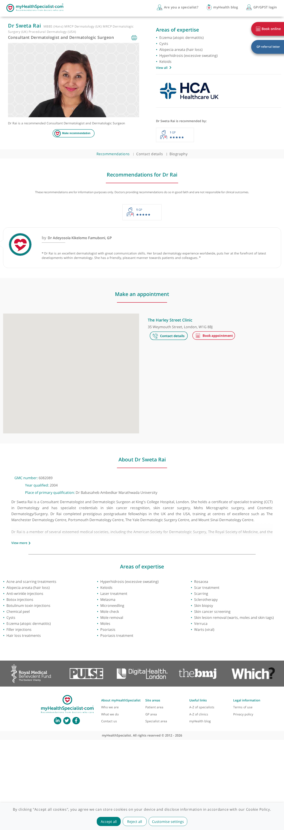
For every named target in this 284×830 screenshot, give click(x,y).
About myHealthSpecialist (121, 700)
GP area (151, 714)
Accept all (109, 821)
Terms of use (242, 707)
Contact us (109, 721)
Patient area (154, 707)
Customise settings (168, 821)
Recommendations (113, 153)
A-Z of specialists (201, 707)
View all (162, 68)
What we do (110, 714)
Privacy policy (243, 714)
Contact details (149, 153)
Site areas (152, 700)
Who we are (110, 707)
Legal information (246, 700)
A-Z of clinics (198, 714)
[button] (71, 371)
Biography (178, 153)
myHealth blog (200, 721)
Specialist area (156, 721)
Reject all (134, 821)
